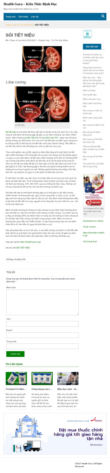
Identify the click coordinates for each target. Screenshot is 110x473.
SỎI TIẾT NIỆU (23, 248)
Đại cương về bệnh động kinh (91, 133)
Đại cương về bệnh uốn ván (93, 126)
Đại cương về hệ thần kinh (93, 157)
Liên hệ (34, 16)
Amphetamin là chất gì (93, 221)
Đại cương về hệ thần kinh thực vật (93, 140)
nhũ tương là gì (90, 241)
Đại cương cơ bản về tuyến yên (92, 112)
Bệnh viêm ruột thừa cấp (92, 104)
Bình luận (11, 287)
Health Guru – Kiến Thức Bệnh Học (30, 4)
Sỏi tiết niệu (11, 132)
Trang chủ (11, 16)
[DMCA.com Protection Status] (87, 34)
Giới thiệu (23, 16)
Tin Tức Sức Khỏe (25, 25)
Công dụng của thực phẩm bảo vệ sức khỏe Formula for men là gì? (42, 389)
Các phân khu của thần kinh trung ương (93, 165)
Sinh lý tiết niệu (90, 95)
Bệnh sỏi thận (89, 90)
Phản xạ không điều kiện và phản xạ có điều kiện (93, 149)
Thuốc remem (89, 227)
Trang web (11, 341)
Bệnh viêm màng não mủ (92, 119)
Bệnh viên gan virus (92, 99)
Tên (8, 319)
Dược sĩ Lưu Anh (18, 40)
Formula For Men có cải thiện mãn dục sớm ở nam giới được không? (16, 389)
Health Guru (87, 463)
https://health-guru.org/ (30, 242)
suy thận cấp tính (30, 137)
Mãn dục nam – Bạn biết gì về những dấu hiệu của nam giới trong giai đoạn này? (67, 389)
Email (9, 330)
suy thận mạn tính (50, 137)
